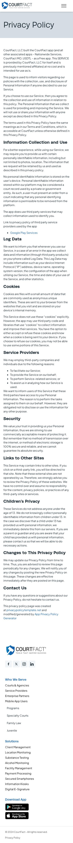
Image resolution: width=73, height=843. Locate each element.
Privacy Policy (12, 837)
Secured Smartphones (19, 778)
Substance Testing (17, 757)
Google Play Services (24, 232)
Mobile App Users (16, 701)
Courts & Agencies (17, 685)
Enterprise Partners (17, 696)
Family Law (14, 723)
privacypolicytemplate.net (23, 610)
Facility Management (18, 768)
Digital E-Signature (17, 789)
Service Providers (16, 690)
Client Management (18, 747)
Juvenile (12, 730)
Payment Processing (18, 773)
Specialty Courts (17, 715)
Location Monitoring (18, 752)
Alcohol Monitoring (17, 763)
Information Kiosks (17, 784)
